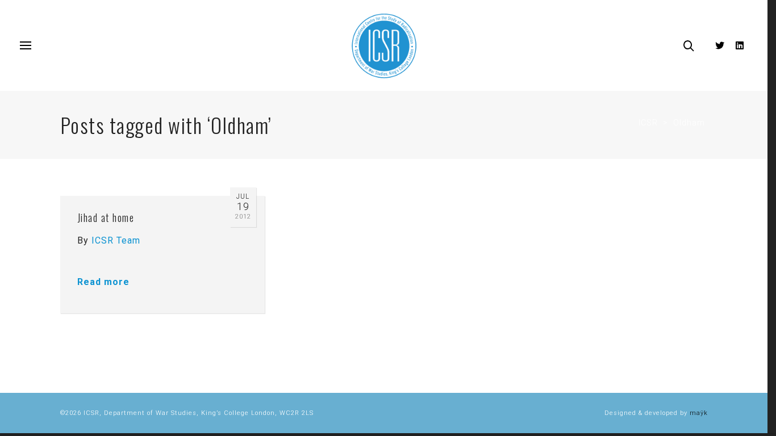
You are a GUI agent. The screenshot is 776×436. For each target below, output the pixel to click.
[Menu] (25, 46)
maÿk (699, 413)
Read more (103, 281)
